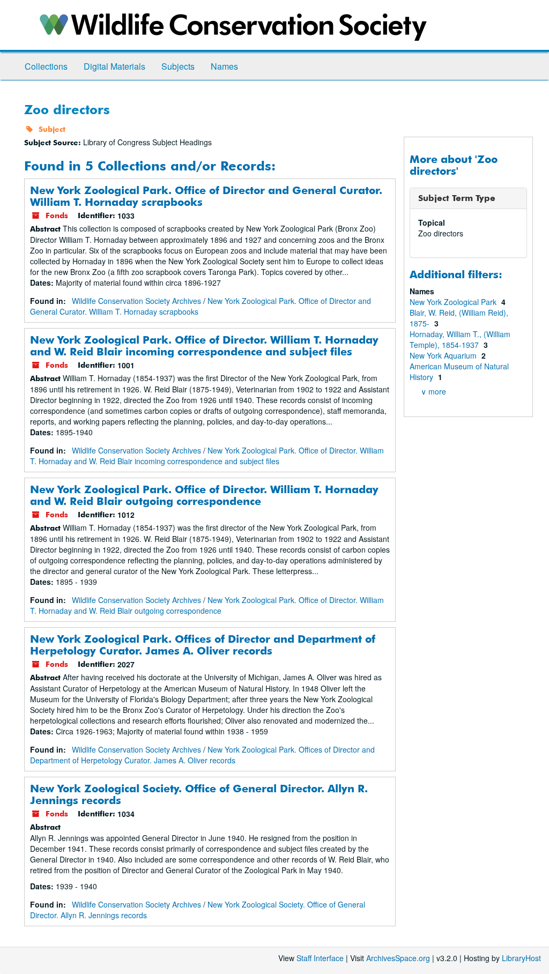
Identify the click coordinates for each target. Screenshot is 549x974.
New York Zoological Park (454, 301)
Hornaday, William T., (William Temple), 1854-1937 (460, 339)
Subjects (178, 66)
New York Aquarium (444, 355)
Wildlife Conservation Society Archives (136, 300)
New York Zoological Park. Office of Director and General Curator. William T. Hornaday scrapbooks (206, 196)
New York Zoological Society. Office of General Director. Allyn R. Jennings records (199, 794)
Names (224, 66)
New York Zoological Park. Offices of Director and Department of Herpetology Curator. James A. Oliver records (202, 644)
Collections (46, 66)
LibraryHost (521, 958)
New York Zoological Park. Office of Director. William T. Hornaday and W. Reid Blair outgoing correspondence (204, 495)
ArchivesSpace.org (398, 958)
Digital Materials (114, 66)
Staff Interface (320, 958)
